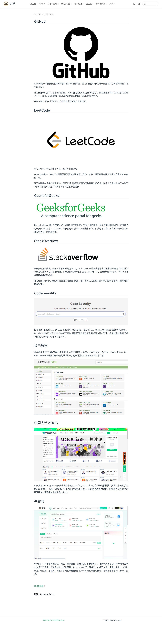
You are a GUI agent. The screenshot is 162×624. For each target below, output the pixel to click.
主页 (34, 4)
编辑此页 (40, 586)
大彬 (38, 14)
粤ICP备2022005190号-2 (53, 620)
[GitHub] (134, 4)
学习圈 (42, 4)
